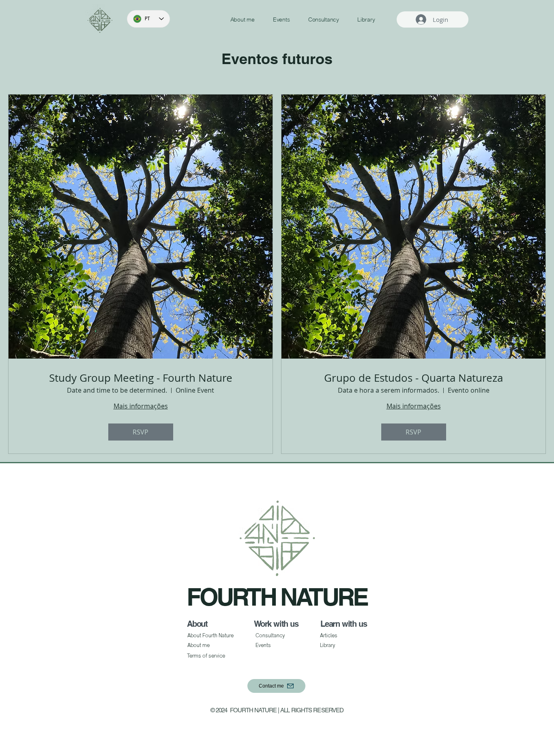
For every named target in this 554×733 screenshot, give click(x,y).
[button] (276, 686)
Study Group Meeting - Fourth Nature (140, 378)
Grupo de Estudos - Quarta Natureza (413, 378)
